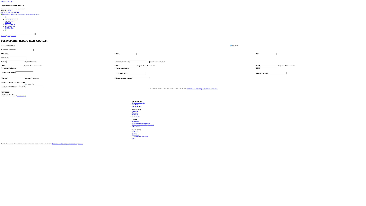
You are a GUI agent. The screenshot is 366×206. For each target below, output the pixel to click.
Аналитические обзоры (140, 136)
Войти (3, 12)
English (9, 10)
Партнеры (135, 116)
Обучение (135, 121)
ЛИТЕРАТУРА (9, 21)
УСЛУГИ (8, 23)
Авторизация (21, 96)
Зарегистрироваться (12, 12)
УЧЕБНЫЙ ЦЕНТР (11, 19)
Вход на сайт (12, 36)
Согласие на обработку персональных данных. (202, 89)
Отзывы (135, 114)
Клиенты (135, 113)
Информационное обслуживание (143, 125)
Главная (3, 36)
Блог (133, 138)
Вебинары (135, 104)
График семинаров (138, 103)
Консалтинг (136, 126)
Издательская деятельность (141, 123)
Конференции (136, 106)
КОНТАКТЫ (9, 28)
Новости (135, 131)
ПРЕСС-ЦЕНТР (10, 24)
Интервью (135, 135)
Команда (135, 111)
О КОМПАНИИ (10, 26)
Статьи (134, 133)
